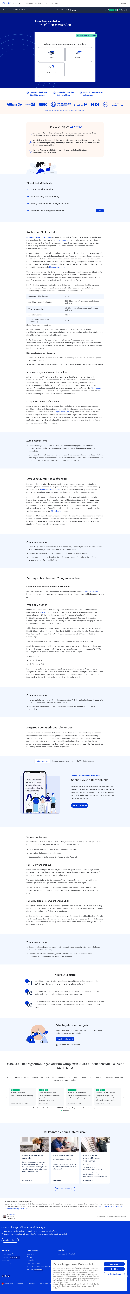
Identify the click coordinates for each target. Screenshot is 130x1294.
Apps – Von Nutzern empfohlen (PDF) (110, 1206)
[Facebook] (3, 1276)
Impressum (20, 1283)
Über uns (30, 1254)
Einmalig (51, 58)
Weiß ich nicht (51, 73)
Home (98, 1216)
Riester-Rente (61, 240)
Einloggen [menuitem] (123, 3)
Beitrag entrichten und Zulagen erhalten (49, 204)
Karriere (30, 1270)
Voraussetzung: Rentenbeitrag (44, 197)
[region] (89, 1275)
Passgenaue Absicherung (62, 761)
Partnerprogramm (33, 1263)
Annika (12, 1214)
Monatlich (78, 58)
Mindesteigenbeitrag (89, 591)
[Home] (7, 3)
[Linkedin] (8, 1276)
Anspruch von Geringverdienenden (47, 211)
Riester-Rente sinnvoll (63, 1156)
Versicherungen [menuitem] (41, 3)
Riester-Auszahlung (57, 267)
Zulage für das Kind (61, 412)
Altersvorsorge (96, 388)
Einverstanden (114, 1264)
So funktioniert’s (7, 1254)
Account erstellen (8, 1264)
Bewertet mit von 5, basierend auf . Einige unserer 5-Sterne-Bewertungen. (65, 1108)
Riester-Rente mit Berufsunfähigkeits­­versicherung (92, 1158)
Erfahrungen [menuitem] (28, 3)
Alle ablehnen (114, 1269)
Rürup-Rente (56, 511)
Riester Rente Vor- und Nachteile (32, 1157)
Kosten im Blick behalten (42, 189)
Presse (29, 1257)
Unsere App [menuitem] (17, 3)
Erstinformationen (45, 1283)
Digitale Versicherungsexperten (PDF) (17, 1208)
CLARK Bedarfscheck (85, 761)
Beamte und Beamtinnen (50, 489)
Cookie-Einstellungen (114, 1274)
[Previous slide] (7, 1097)
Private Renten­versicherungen (38, 237)
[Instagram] (5, 1276)
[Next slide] (123, 1097)
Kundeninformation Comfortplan (39, 1266)
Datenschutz (32, 1283)
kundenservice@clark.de (67, 1254)
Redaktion (30, 1260)
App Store (5, 1257)
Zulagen (42, 612)
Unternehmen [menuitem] (54, 3)
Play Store (5, 1261)
